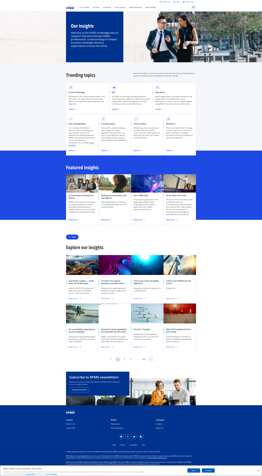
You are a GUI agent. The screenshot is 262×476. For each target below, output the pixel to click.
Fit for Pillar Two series (176, 195)
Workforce (170, 124)
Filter (72, 237)
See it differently (141, 195)
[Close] (258, 470)
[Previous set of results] (111, 359)
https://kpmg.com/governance (157, 458)
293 (144, 359)
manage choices (30, 474)
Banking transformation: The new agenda (113, 196)
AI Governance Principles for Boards (81, 196)
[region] (131, 470)
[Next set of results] (150, 359)
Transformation (108, 124)
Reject (194, 470)
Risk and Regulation (77, 124)
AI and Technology (77, 92)
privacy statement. (51, 474)
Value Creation (140, 124)
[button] (70, 428)
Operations (160, 92)
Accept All (208, 470)
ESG (113, 92)
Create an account (79, 390)
